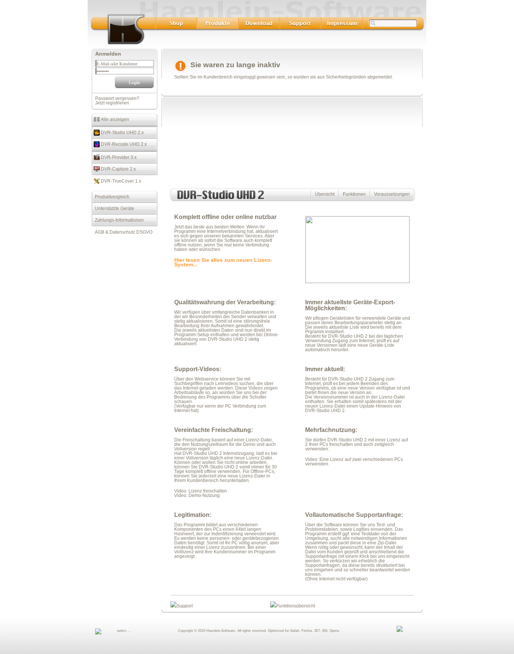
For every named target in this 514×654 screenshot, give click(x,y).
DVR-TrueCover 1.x (120, 181)
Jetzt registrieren (112, 103)
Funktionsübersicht (295, 606)
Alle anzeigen (114, 119)
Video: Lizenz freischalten (200, 491)
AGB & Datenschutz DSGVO (121, 232)
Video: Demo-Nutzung (197, 495)
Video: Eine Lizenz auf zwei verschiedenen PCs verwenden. (354, 462)
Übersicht (325, 194)
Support (184, 606)
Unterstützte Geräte (112, 208)
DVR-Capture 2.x (118, 169)
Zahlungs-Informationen (117, 220)
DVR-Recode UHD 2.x (123, 144)
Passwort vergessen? (117, 98)
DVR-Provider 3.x (118, 157)
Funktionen (354, 194)
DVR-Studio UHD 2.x (122, 132)
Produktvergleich (110, 196)
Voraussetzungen (392, 194)
